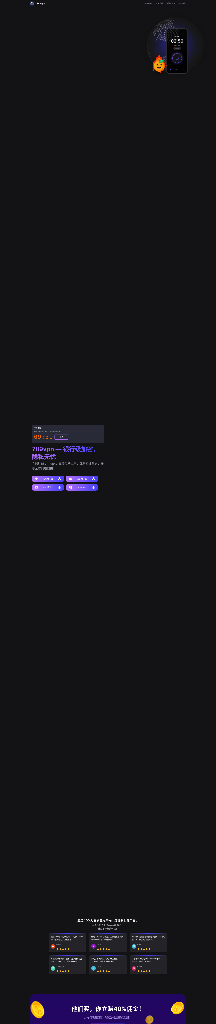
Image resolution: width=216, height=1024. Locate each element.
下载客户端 (171, 3)
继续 (62, 437)
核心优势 (182, 3)
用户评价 (149, 3)
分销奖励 (159, 3)
